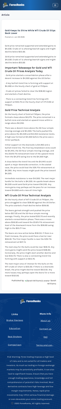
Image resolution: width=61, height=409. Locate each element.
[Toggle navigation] (55, 5)
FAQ (46, 337)
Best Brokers (15, 336)
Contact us (45, 328)
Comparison (14, 344)
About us (45, 320)
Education (14, 328)
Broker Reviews (14, 320)
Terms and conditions (48, 345)
